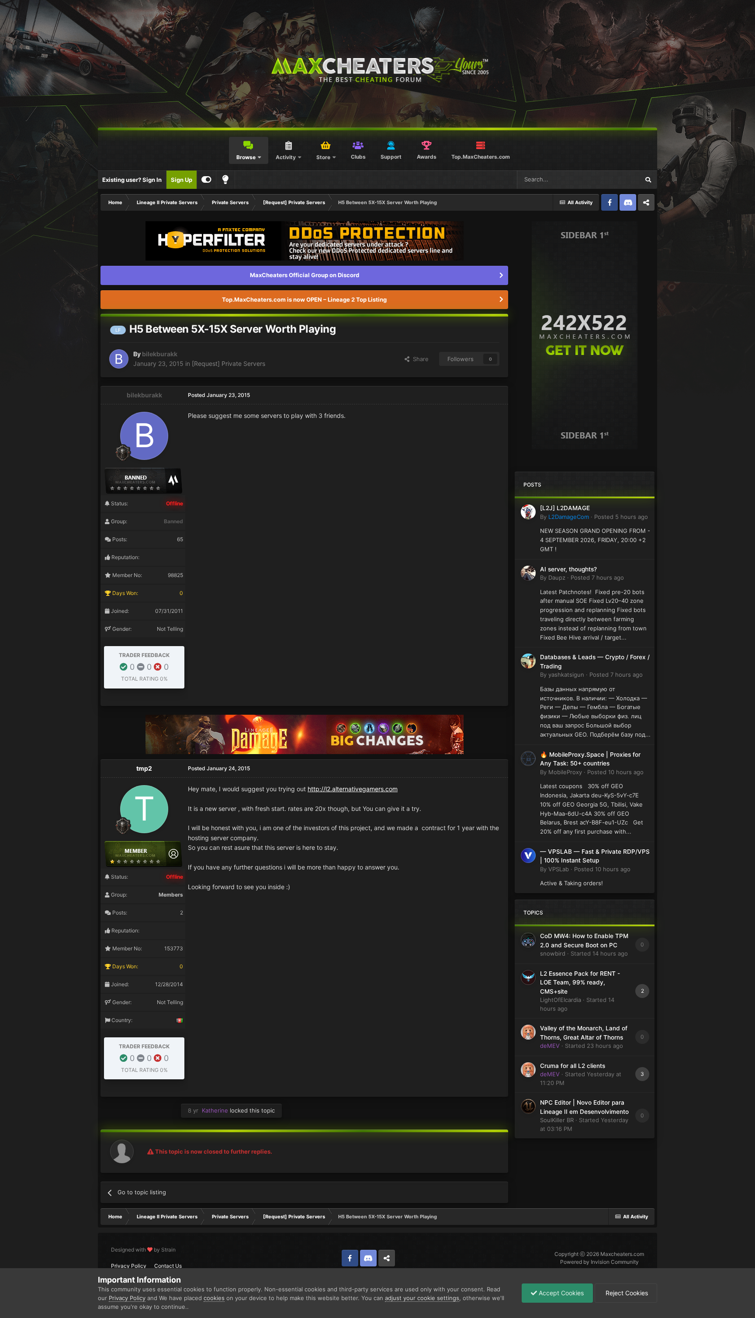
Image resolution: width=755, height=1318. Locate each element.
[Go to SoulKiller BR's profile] (528, 1106)
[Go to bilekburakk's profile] (118, 359)
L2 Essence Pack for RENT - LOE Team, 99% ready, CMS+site (580, 982)
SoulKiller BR (557, 1119)
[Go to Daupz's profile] (528, 573)
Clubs (358, 156)
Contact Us (168, 1265)
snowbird (552, 953)
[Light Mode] (225, 179)
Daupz (556, 577)
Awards (426, 156)
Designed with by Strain (143, 1249)
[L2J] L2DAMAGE (565, 507)
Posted (621, 516)
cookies (214, 1297)
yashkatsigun (566, 674)
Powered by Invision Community (599, 1262)
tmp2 (144, 768)
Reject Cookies (626, 1293)
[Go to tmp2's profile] (144, 809)
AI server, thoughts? (568, 569)
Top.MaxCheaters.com (480, 156)
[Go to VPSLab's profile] (528, 855)
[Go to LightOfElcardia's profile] (528, 977)
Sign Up (181, 179)
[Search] (648, 179)
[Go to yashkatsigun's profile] (528, 661)
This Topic (614, 179)
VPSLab (558, 869)
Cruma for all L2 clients (572, 1065)
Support (391, 156)
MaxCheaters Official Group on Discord (304, 274)
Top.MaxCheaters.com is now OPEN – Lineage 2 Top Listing (304, 299)
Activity (286, 157)
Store (323, 157)
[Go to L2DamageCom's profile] (528, 511)
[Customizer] (206, 179)
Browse (246, 157)
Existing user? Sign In (132, 179)
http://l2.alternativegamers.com (353, 789)
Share (419, 358)
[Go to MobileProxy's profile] (528, 758)
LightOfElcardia (560, 999)
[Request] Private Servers (228, 363)
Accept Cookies (560, 1293)
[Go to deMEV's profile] (528, 1032)
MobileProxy (565, 772)
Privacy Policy (128, 1265)
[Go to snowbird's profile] (528, 939)
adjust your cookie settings (422, 1297)
